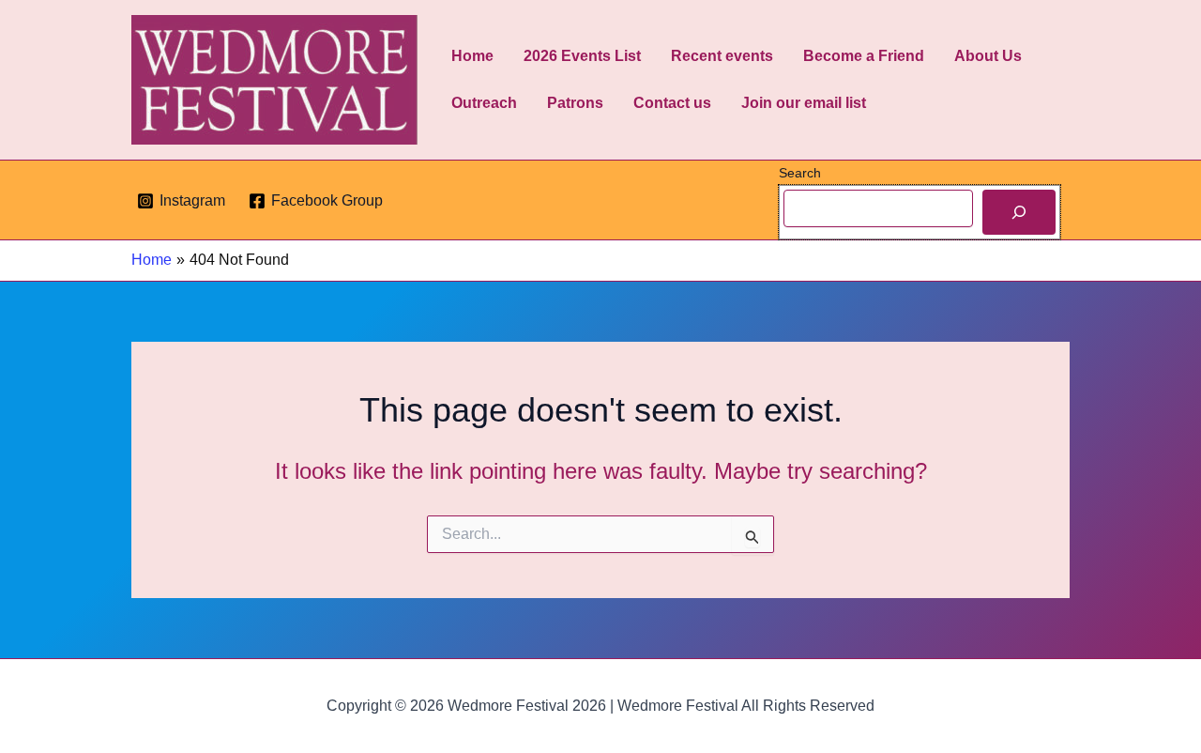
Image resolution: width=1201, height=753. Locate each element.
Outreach (484, 103)
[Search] (1019, 212)
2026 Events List (582, 56)
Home (472, 56)
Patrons (575, 103)
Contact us (672, 103)
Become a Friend (863, 56)
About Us (988, 56)
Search (800, 172)
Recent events (722, 56)
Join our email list (803, 103)
